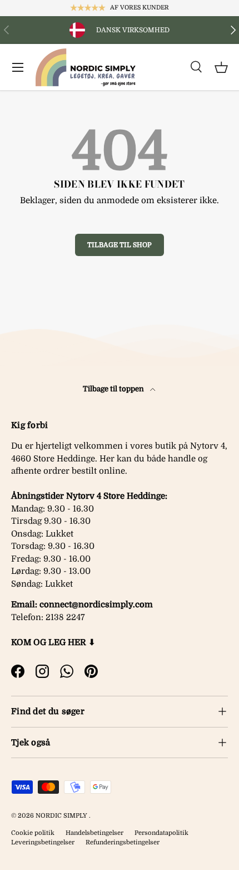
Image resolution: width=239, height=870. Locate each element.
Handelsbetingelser (94, 833)
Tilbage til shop (119, 245)
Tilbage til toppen (114, 389)
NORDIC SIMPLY (61, 815)
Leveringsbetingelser (42, 842)
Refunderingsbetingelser (123, 842)
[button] (221, 67)
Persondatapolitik (161, 833)
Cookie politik (32, 833)
